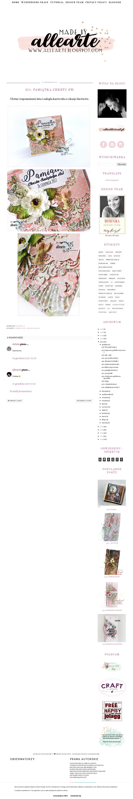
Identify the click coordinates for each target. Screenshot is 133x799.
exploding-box (104, 271)
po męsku (102, 297)
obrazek (112, 278)
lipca (103, 404)
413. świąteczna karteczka (110, 364)
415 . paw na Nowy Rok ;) (110, 358)
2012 (102, 439)
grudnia (105, 345)
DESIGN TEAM (75, 3)
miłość (101, 260)
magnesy (102, 308)
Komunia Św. (103, 263)
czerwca (105, 407)
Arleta (16, 344)
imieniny (118, 252)
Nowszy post (15, 401)
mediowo (102, 256)
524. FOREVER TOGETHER (112, 644)
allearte (16, 370)
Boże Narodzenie (105, 267)
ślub (109, 256)
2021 (102, 329)
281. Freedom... (112, 510)
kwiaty (121, 301)
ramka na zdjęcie (112, 260)
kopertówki (103, 301)
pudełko (102, 290)
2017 (102, 342)
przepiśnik (103, 312)
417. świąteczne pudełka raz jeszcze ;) (114, 351)
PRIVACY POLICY (96, 3)
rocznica (121, 278)
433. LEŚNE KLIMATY (112, 577)
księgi (117, 297)
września (105, 398)
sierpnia (105, 401)
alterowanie (120, 282)
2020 (102, 332)
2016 (102, 427)
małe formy (116, 271)
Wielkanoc (111, 290)
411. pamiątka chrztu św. (110, 370)
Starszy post (84, 401)
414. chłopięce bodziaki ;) (110, 361)
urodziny (109, 252)
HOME (15, 3)
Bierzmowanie (117, 308)
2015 (102, 430)
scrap (101, 286)
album (110, 297)
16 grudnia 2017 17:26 (24, 358)
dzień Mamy (103, 275)
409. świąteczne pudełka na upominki (111, 377)
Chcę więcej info (60, 796)
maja (103, 410)
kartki (37, 328)
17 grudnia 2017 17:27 (24, 384)
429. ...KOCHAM (112, 543)
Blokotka (66, 754)
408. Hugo (105, 381)
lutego (104, 420)
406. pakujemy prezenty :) (111, 387)
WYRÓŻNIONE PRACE (34, 3)
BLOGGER (115, 3)
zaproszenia (104, 282)
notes (101, 305)
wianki (107, 305)
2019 (102, 336)
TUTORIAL (57, 3)
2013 (102, 436)
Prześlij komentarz (21, 391)
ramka (112, 263)
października (106, 394)
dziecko (29, 328)
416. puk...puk (106, 355)
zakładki (113, 301)
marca (104, 416)
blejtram (118, 286)
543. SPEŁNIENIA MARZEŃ (112, 611)
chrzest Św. (20, 328)
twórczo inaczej (105, 293)
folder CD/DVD (118, 305)
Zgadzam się (75, 796)
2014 (102, 433)
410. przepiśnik (107, 373)
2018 (102, 339)
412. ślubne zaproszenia (110, 367)
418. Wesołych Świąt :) (109, 347)
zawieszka (103, 278)
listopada (105, 391)
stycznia (105, 423)
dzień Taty (109, 286)
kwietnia (105, 413)
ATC (108, 308)
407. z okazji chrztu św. (109, 384)
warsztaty (113, 312)
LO (112, 282)
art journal (119, 293)
